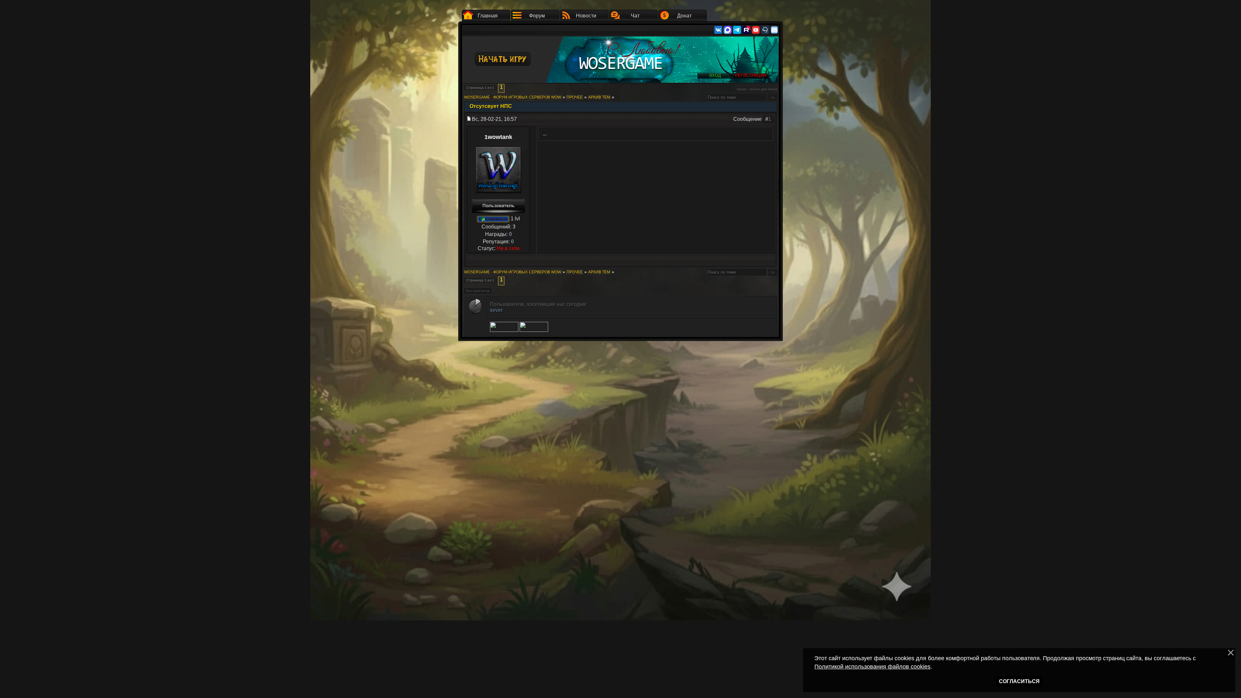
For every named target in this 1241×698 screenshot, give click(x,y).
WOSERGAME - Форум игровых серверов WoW (512, 97)
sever (496, 310)
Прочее (575, 97)
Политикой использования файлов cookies (872, 666)
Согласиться (1019, 681)
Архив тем (599, 97)
